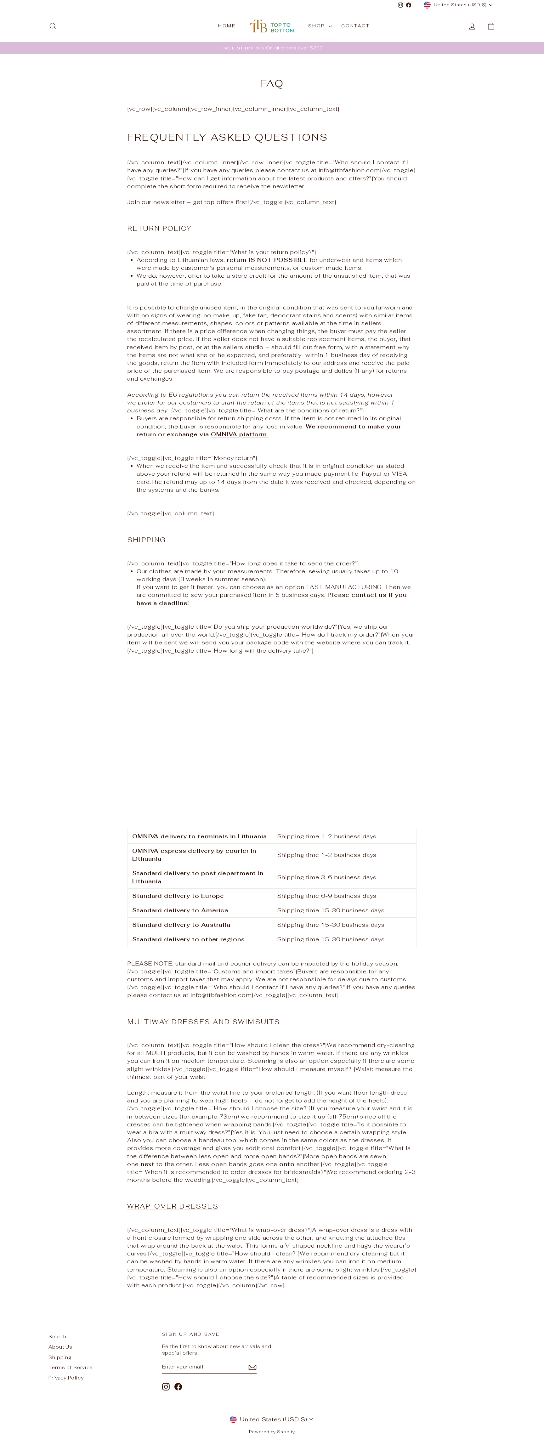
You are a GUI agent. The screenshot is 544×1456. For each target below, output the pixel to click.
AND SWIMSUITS (246, 1021)
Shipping (60, 1357)
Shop (317, 26)
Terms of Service (70, 1367)
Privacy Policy (66, 1378)
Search (57, 1337)
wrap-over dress (342, 1229)
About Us (60, 1347)
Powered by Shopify (272, 1432)
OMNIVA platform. (240, 434)
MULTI (156, 1053)
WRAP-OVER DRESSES (172, 1206)
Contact (355, 26)
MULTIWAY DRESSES (169, 1021)
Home (227, 26)
